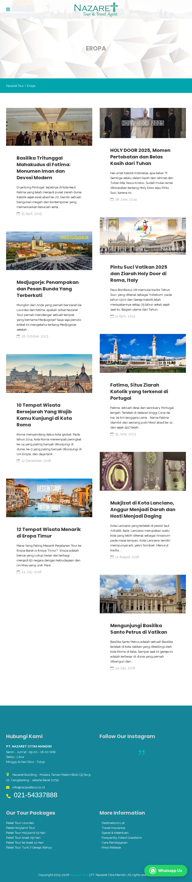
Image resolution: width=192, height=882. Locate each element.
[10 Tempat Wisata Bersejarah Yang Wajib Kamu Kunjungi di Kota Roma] (49, 373)
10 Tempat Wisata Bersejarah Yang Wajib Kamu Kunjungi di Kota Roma (44, 415)
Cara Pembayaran (114, 842)
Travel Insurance (113, 828)
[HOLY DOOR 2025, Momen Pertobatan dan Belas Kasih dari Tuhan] (143, 123)
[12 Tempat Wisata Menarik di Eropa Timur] (49, 498)
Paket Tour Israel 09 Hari (23, 837)
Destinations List (113, 823)
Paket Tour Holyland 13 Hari (25, 832)
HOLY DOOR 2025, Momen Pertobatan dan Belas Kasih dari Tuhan (140, 157)
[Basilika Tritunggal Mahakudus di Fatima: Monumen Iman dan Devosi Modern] (49, 127)
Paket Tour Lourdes (20, 823)
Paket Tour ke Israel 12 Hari (25, 842)
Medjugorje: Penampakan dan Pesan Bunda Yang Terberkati (48, 289)
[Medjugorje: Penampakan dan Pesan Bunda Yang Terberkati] (49, 250)
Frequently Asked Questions (122, 837)
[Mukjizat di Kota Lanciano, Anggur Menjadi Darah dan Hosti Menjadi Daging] (143, 471)
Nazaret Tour (15, 86)
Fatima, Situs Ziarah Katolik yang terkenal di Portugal (139, 391)
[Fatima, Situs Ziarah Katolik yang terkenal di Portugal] (143, 353)
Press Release (111, 847)
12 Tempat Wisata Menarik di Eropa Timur (49, 532)
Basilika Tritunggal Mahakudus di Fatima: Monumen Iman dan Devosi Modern (43, 168)
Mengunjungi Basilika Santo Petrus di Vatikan (138, 628)
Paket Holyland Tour (20, 828)
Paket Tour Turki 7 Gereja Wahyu (29, 847)
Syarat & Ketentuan (115, 832)
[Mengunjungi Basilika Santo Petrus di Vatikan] (143, 594)
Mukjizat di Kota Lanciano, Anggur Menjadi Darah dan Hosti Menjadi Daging (142, 509)
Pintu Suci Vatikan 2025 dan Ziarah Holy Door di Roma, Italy (138, 273)
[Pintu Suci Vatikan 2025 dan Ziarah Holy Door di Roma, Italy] (143, 236)
